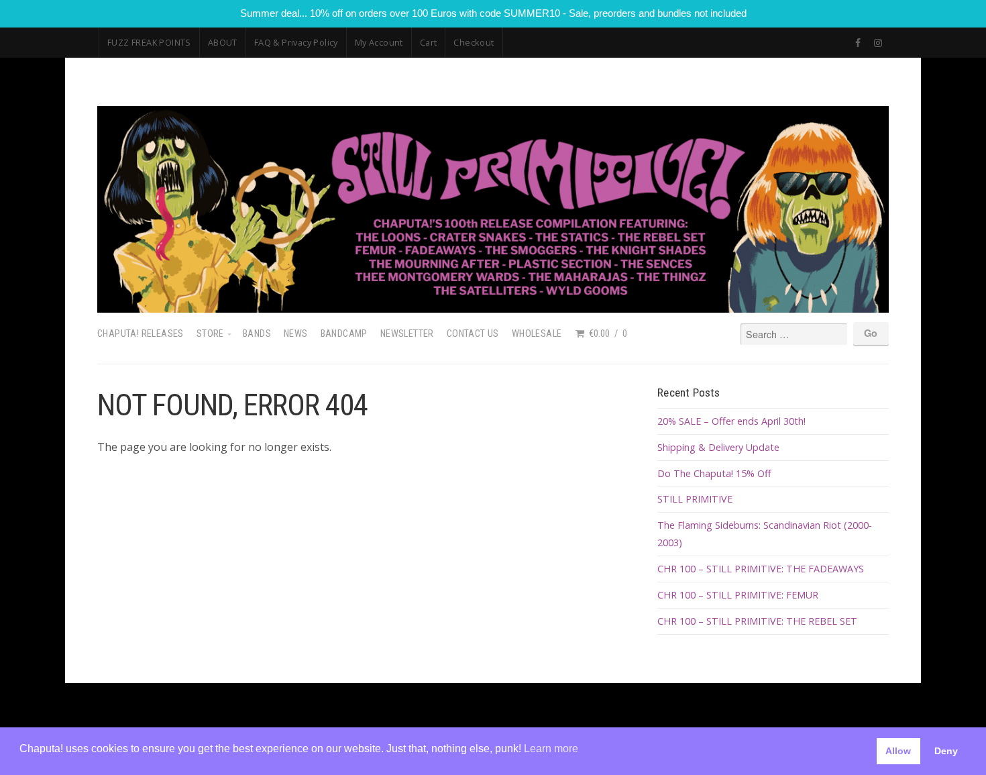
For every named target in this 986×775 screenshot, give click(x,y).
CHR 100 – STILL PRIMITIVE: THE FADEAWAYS (760, 568)
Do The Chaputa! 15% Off (714, 473)
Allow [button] (898, 750)
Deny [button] (946, 750)
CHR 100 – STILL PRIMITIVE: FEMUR (737, 594)
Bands (257, 334)
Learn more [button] (551, 748)
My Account (379, 42)
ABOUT (222, 42)
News (296, 334)
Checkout (473, 42)
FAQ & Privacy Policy (296, 42)
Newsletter (407, 334)
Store (210, 334)
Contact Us (473, 334)
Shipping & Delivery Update (718, 447)
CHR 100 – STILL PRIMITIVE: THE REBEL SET (757, 621)
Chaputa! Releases (140, 334)
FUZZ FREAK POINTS (149, 42)
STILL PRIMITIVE (694, 499)
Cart (428, 42)
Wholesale (537, 334)
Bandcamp (344, 334)
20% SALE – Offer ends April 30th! (731, 421)
